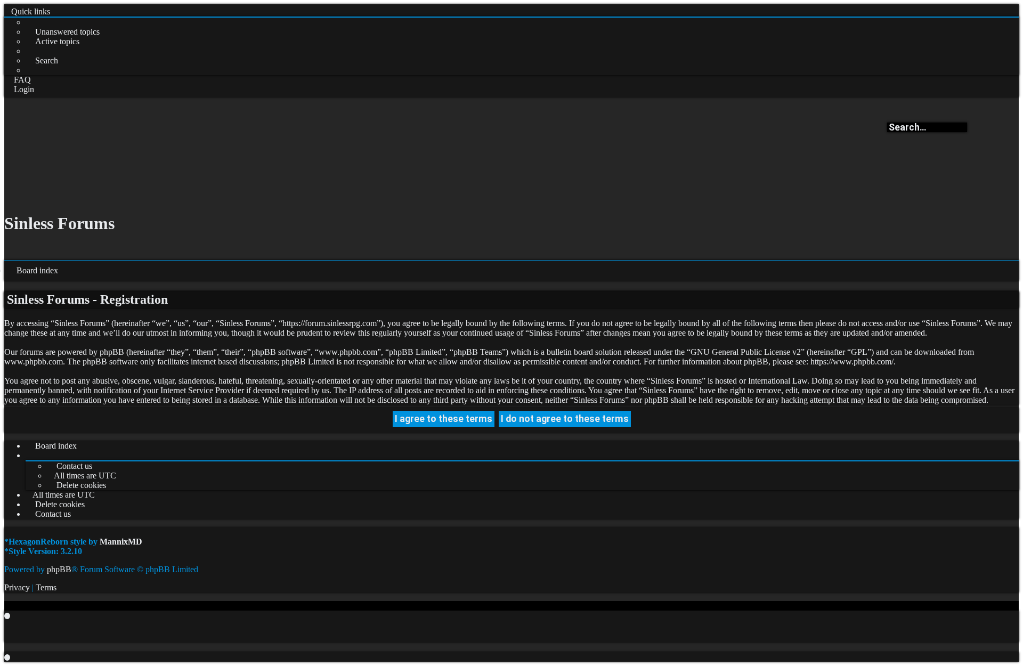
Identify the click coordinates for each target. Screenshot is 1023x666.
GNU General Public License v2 (746, 351)
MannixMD (121, 541)
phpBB (59, 569)
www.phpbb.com (33, 361)
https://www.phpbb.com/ (852, 361)
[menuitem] (63, 32)
